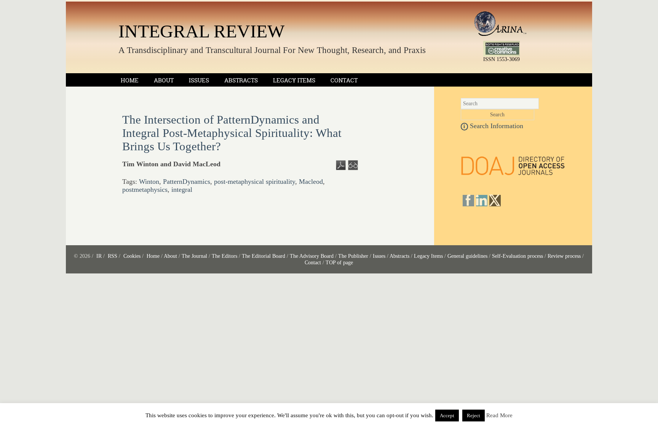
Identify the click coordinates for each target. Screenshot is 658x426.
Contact (344, 80)
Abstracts (241, 80)
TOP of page (339, 262)
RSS (112, 256)
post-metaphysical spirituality (254, 181)
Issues (199, 80)
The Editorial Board (263, 256)
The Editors (224, 256)
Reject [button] (473, 415)
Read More (499, 415)
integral (181, 189)
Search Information (493, 126)
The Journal (194, 256)
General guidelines (467, 256)
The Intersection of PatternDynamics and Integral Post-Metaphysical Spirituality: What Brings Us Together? (232, 133)
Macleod (311, 181)
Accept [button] (447, 415)
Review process (564, 256)
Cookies (132, 256)
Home (130, 80)
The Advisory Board (312, 256)
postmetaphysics (145, 189)
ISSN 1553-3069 (501, 59)
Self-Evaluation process (517, 256)
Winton (149, 181)
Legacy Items (294, 80)
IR (99, 256)
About (164, 80)
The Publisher (353, 256)
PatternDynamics (186, 181)
